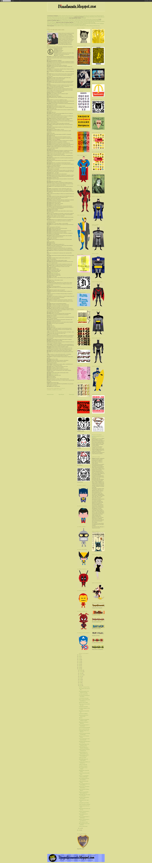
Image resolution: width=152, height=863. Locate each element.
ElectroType (82, 25)
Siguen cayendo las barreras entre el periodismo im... (84, 700)
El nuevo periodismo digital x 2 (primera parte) (84, 817)
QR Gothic (59, 25)
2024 (79, 656)
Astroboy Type (72, 25)
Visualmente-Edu (77, 19)
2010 (79, 662)
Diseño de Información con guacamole (83, 814)
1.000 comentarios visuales (83, 822)
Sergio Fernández (53, 22)
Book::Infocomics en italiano (81, 15)
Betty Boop (57, 18)
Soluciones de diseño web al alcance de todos (83, 716)
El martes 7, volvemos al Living (84, 687)
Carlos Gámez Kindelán (64, 20)
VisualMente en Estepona (83, 766)
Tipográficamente (64, 19)
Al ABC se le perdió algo (83, 764)
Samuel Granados (91, 20)
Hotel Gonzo (77, 25)
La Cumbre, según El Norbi (83, 693)
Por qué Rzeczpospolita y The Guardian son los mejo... (84, 692)
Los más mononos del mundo (83, 698)
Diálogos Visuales (96, 23)
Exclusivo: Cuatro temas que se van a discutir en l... (84, 812)
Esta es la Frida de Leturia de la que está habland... (84, 779)
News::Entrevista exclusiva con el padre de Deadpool (64, 16)
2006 (79, 668)
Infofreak (53, 23)
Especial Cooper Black (64, 23)
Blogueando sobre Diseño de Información (83, 723)
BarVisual (59, 19)
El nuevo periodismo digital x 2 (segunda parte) (84, 725)
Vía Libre (81, 19)
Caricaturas (74, 23)
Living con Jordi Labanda (83, 826)
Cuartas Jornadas (79, 23)
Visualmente (51, 19)
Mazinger (91, 25)
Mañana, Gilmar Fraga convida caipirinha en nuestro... (84, 745)
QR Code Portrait (80, 22)
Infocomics (55, 19)
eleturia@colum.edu (54, 272)
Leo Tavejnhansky (57, 21)
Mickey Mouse (62, 18)
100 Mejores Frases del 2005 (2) (59, 24)
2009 (79, 664)
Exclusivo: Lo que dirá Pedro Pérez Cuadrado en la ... (83, 792)
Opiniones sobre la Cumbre (83, 702)
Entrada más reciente (50, 394)
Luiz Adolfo (51, 21)
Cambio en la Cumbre (82, 757)
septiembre (81, 674)
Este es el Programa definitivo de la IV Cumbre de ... (84, 784)
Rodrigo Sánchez (71, 20)
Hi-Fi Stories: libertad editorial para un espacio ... (84, 798)
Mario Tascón (81, 20)
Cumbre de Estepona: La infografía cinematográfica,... (84, 747)
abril (80, 682)
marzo (80, 684)
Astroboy (96, 16)
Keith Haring (92, 16)
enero (80, 828)
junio (80, 679)
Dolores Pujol (96, 20)
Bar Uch (85, 19)
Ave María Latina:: (90, 22)
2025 (79, 654)
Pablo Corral (68, 21)
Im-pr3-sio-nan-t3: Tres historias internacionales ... (84, 787)
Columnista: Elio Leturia (57, 389)
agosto (80, 676)
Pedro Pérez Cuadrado (79, 21)
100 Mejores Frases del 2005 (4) (80, 24)
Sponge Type (67, 25)
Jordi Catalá (77, 20)
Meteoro (88, 25)
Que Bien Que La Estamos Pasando (92, 19)
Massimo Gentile (63, 21)
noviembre (81, 671)
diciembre (81, 670)
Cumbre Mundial (85, 23)
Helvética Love (57, 23)
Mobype (55, 25)
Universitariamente (71, 19)
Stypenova (63, 25)
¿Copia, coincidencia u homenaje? (84, 804)
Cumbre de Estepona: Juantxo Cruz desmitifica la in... (84, 755)
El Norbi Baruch (98, 438)
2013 (79, 658)
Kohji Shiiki (91, 21)
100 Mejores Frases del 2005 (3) (69, 24)
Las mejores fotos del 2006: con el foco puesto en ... (84, 762)
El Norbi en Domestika (62, 15)
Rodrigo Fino (99, 21)
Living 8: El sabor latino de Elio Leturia (55, 29)
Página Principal (61, 394)
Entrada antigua (71, 394)
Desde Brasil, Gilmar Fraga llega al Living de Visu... (84, 742)
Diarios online (91, 23)
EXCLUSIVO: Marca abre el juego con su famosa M (84, 795)
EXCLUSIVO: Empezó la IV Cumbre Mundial (83, 760)
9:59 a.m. (63, 388)
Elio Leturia (95, 21)
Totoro (85, 25)
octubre (80, 673)
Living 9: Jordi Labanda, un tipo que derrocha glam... (84, 739)
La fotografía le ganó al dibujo (84, 802)
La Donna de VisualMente (83, 713)
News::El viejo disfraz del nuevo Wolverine (93, 15)
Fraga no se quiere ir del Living (84, 729)
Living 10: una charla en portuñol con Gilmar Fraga (84, 734)
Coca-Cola (75, 22)
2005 (79, 830)
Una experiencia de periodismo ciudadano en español (84, 720)
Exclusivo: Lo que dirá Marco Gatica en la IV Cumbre (84, 776)
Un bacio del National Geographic (84, 727)
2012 (79, 659)
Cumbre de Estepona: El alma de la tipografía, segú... (84, 750)
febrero (80, 685)
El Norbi (82, 18)
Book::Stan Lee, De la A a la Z (71, 15)
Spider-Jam (67, 18)
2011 (79, 661)
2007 (79, 667)
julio (80, 677)
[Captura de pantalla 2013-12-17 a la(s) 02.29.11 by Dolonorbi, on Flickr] (98, 437)
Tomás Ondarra (85, 21)
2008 (79, 665)
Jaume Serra (86, 20)
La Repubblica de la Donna (83, 706)
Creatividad (70, 23)
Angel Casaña (73, 21)
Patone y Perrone (52, 18)
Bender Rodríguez (87, 16)
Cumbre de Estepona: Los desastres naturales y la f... (83, 753)
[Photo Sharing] (50, 31)
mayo (80, 681)
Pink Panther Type (97, 25)
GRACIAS (80, 717)
